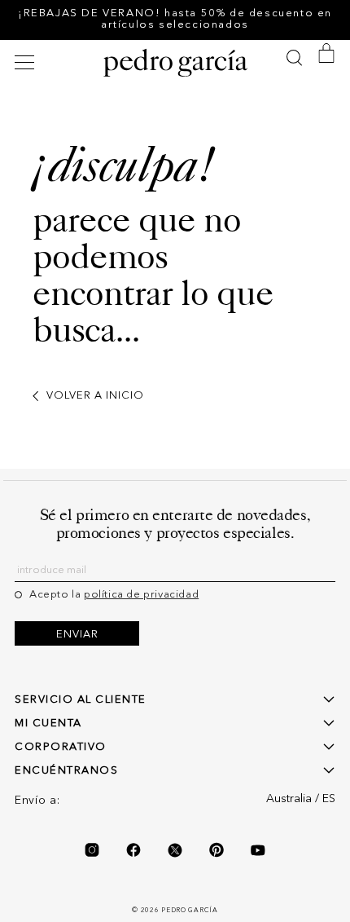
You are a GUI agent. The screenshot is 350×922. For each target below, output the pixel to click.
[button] (27, 62)
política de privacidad (141, 594)
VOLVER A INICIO (95, 395)
